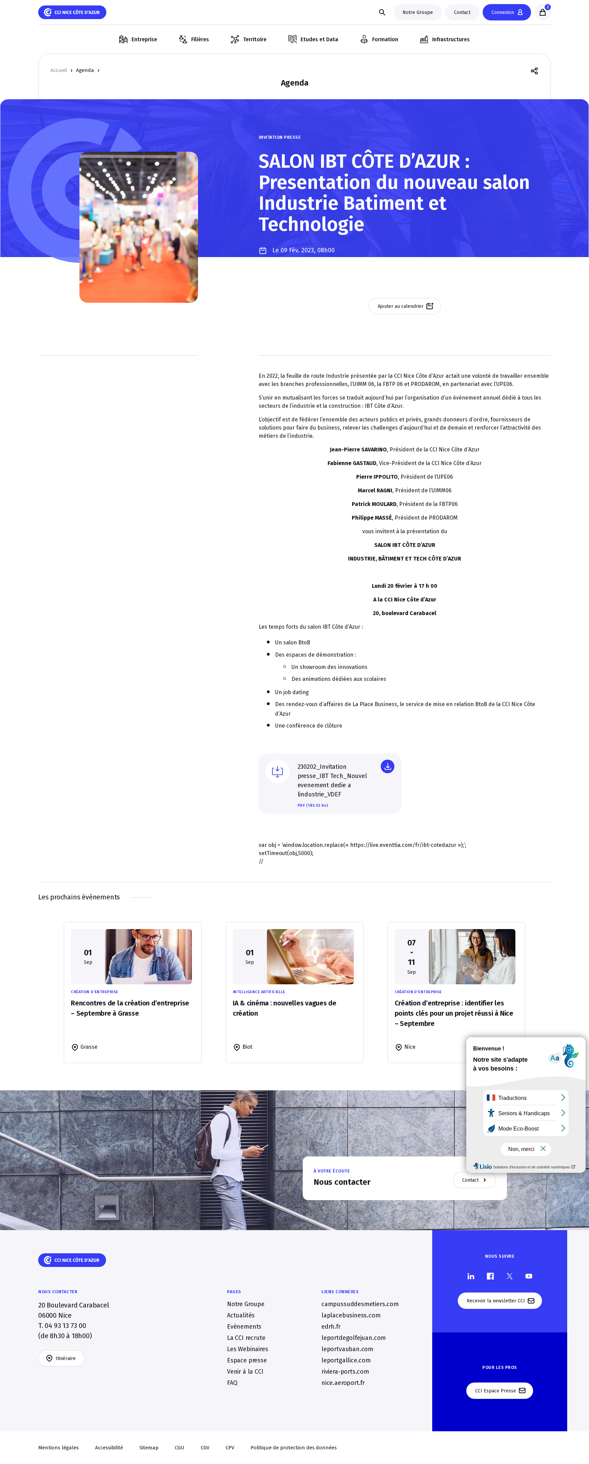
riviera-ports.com (345, 1371)
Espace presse (247, 1360)
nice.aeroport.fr (343, 1382)
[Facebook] (490, 1275)
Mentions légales (58, 1448)
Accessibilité (109, 1448)
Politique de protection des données (294, 1448)
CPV (230, 1448)
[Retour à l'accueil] (72, 12)
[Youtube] (529, 1275)
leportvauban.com (347, 1349)
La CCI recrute (246, 1337)
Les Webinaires (247, 1349)
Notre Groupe (246, 1304)
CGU (179, 1448)
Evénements (244, 1326)
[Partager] (534, 70)
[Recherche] (382, 12)
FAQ (232, 1382)
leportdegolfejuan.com (353, 1337)
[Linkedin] (471, 1275)
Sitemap (148, 1448)
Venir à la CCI (245, 1371)
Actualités (241, 1315)
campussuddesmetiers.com (360, 1304)
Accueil (58, 70)
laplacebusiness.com (351, 1315)
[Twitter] (509, 1275)
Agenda (85, 70)
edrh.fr (331, 1326)
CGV (205, 1448)
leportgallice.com (346, 1360)
